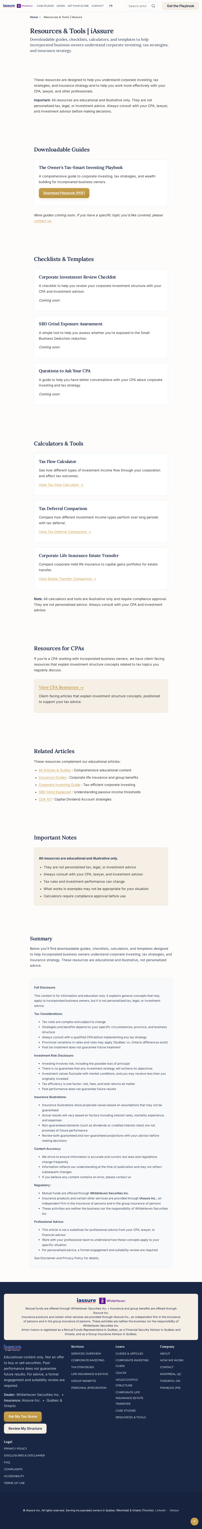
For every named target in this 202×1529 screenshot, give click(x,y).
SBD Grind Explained (55, 792)
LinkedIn (160, 1510)
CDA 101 (45, 799)
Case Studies (45, 6)
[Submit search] (153, 6)
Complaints (13, 1469)
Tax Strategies (82, 1367)
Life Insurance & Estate (89, 1374)
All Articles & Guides (55, 770)
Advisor (174, 1510)
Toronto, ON (170, 1381)
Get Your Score (78, 6)
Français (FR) (170, 1388)
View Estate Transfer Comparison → (67, 579)
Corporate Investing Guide (59, 785)
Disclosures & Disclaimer (24, 1455)
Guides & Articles (129, 1353)
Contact (97, 6)
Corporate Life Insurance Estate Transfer (129, 1398)
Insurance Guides (52, 777)
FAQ (7, 1462)
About (165, 1353)
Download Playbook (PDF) (64, 193)
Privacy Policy (73, 1258)
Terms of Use (14, 1483)
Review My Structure (25, 1428)
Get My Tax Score (22, 1416)
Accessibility (14, 1476)
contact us (42, 221)
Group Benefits (83, 1381)
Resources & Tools (131, 1417)
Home (34, 17)
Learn (61, 6)
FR (111, 5)
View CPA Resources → (61, 687)
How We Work (171, 1360)
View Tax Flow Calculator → (61, 485)
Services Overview (86, 1353)
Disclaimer (48, 1258)
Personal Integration (88, 1388)
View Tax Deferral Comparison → (65, 532)
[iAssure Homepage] (18, 6)
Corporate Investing (88, 1360)
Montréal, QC (170, 1374)
